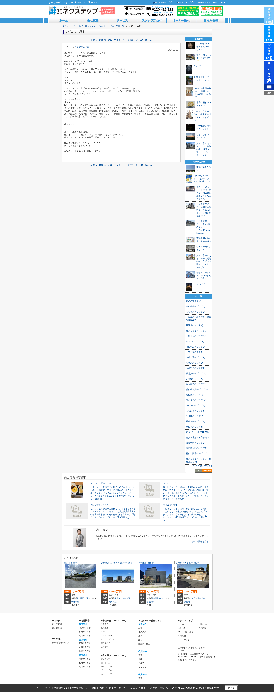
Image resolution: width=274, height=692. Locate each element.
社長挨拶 (104, 624)
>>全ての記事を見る (202, 466)
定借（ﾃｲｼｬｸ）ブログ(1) (197, 432)
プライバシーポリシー (187, 632)
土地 (140, 659)
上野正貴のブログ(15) (196, 336)
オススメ (142, 632)
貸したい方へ (106, 670)
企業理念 (104, 628)
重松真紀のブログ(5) (195, 421)
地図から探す (85, 636)
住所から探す (85, 632)
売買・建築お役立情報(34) (198, 437)
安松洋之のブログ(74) (196, 400)
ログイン (95, 2)
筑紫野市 (193, 598)
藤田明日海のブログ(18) (197, 389)
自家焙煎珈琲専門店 (60, 642)
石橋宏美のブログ (83, 47)
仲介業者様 (57, 628)
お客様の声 (105, 643)
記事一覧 (133, 40)
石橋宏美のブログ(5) (195, 411)
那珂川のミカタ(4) (194, 325)
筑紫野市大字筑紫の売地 (187, 563)
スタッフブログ (107, 639)
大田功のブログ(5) (194, 427)
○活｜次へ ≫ (146, 40)
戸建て (141, 663)
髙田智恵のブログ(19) (196, 347)
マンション (143, 667)
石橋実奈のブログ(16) (196, 312)
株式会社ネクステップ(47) (198, 331)
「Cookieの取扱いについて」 (190, 688)
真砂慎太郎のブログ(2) (196, 448)
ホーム (181, 624)
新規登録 (81, 2)
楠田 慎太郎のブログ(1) (197, 453)
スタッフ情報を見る (199, 541)
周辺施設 (202, 628)
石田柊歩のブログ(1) (195, 306)
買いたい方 (105, 659)
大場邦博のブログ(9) (195, 368)
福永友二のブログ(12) (196, 384)
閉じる (231, 688)
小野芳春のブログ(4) (195, 352)
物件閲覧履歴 (136, 8)
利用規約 (182, 636)
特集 (140, 655)
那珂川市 (81, 598)
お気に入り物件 (136, 14)
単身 (140, 636)
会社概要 (182, 628)
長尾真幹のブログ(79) (196, 373)
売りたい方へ (106, 666)
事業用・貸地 (144, 644)
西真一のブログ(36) (195, 341)
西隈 (86, 598)
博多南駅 (75, 602)
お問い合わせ (204, 624)
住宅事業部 (57, 624)
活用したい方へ (107, 674)
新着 (140, 628)
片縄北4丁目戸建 (146, 563)
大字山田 (126, 598)
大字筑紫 (201, 598)
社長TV (104, 632)
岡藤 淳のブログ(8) (195, 357)
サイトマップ (183, 640)
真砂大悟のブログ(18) (196, 443)
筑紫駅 (187, 602)
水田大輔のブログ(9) (195, 405)
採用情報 (104, 647)
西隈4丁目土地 (70, 563)
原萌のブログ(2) (193, 301)
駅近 (140, 640)
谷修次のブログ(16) (195, 363)
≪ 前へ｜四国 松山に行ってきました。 (108, 40)
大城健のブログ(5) (194, 379)
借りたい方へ (106, 663)
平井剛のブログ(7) (194, 416)
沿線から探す (85, 628)
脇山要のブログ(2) (194, 395)
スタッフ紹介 (106, 635)
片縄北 (163, 598)
